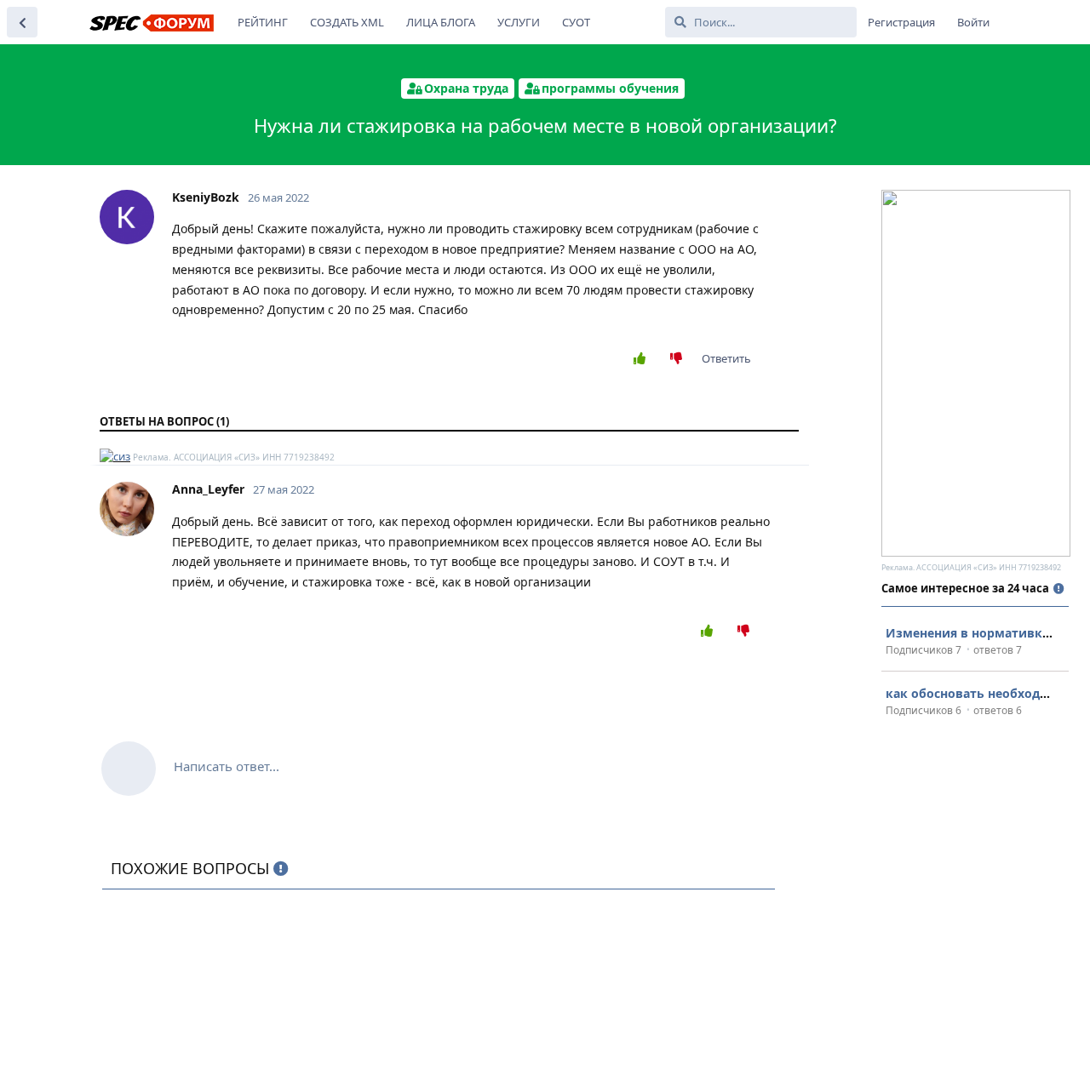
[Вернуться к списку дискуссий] (22, 22)
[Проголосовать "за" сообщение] (643, 359)
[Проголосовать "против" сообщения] (680, 359)
